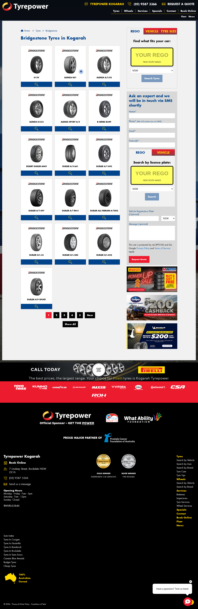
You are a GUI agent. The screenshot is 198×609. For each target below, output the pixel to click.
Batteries (181, 494)
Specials (157, 11)
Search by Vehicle (185, 460)
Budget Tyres (10, 562)
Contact (171, 11)
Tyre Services (183, 502)
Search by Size (184, 464)
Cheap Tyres (10, 566)
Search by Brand (185, 467)
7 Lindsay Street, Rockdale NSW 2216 (27, 470)
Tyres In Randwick (12, 547)
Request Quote (139, 259)
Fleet (183, 16)
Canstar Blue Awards (14, 558)
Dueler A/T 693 (104, 166)
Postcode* (134, 140)
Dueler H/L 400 (70, 255)
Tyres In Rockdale (12, 550)
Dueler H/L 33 (36, 255)
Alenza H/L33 (36, 122)
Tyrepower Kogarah (106, 4)
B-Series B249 (104, 122)
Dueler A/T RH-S (70, 210)
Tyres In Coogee (12, 539)
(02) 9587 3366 (145, 4)
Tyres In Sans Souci (13, 554)
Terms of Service (162, 248)
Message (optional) (138, 224)
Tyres (116, 11)
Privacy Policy (143, 248)
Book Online (188, 11)
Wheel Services (184, 505)
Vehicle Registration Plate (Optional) (141, 213)
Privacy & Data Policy (20, 604)
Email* (132, 131)
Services (143, 11)
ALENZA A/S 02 (104, 77)
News (192, 16)
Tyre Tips (181, 475)
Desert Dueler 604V (36, 166)
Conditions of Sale (38, 604)
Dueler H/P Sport (36, 299)
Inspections (182, 498)
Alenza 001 (70, 77)
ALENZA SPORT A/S (70, 122)
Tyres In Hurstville (12, 543)
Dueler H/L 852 (104, 255)
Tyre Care (181, 471)
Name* (132, 111)
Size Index (9, 535)
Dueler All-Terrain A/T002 (104, 210)
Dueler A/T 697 (36, 210)
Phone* (145, 121)
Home (26, 30)
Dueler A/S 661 (70, 166)
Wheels (128, 11)
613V (36, 77)
